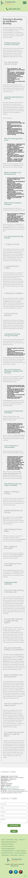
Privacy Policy (13, 855)
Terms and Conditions (7, 846)
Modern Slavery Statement (8, 842)
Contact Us (22, 839)
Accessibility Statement (7, 851)
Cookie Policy (5, 855)
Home (3, 839)
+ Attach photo (14, 825)
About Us (21, 855)
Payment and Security (7, 853)
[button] (24, 3)
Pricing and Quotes (20, 851)
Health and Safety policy (7, 848)
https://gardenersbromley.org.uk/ (11, 788)
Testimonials (9, 839)
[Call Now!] (16, 9)
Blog (16, 839)
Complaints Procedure (7, 844)
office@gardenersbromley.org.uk (11, 786)
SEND (14, 831)
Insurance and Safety (20, 853)
